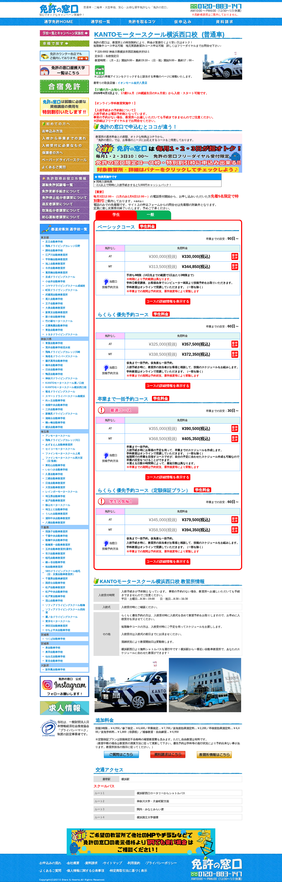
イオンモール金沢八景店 (132, 82)
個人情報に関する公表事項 (85, 870)
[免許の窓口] (59, 7)
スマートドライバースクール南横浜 (65, 396)
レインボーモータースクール (61, 491)
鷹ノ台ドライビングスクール (61, 616)
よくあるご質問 (50, 870)
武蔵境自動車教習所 (56, 294)
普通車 (99, 70)
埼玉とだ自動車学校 (56, 509)
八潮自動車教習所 (55, 522)
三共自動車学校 (54, 409)
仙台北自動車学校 (55, 656)
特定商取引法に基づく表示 (128, 870)
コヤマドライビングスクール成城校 (65, 285)
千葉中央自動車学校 (56, 535)
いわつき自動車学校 (56, 469)
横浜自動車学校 (54, 427)
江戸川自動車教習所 (56, 254)
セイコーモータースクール (60, 448)
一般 (150, 215)
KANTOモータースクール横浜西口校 (65, 387)
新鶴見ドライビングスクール (61, 413)
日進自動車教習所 (55, 483)
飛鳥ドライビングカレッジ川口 (62, 440)
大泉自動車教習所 (55, 307)
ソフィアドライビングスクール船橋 (65, 605)
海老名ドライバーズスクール (61, 356)
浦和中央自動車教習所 (57, 518)
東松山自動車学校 (55, 465)
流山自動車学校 (54, 600)
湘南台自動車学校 (55, 418)
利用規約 (134, 863)
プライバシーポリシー (161, 863)
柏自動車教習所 (54, 566)
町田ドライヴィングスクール (61, 290)
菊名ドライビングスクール (60, 391)
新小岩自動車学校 (55, 316)
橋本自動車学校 (54, 365)
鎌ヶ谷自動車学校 (55, 562)
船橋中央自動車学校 (56, 540)
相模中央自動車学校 (56, 405)
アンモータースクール (57, 435)
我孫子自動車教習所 (56, 531)
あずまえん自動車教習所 (59, 444)
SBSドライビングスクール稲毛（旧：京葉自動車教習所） (62, 572)
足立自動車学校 (54, 241)
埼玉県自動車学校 (55, 496)
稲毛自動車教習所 (55, 557)
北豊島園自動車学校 (56, 325)
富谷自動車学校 (54, 660)
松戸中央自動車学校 (56, 591)
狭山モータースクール (57, 505)
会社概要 (73, 863)
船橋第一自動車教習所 (57, 544)
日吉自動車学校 (54, 369)
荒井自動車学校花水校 (57, 347)
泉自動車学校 (52, 647)
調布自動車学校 (54, 250)
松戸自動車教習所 (55, 587)
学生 (116, 215)
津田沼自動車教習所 (56, 625)
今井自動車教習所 (55, 268)
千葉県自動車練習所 (56, 578)
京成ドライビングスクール (60, 276)
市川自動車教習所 (55, 553)
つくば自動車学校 (55, 638)
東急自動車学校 (54, 329)
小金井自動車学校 (55, 281)
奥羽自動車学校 (54, 652)
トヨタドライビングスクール (61, 334)
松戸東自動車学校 (55, 596)
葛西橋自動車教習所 (56, 272)
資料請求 (91, 863)
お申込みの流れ (50, 863)
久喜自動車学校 (54, 474)
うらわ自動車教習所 (56, 513)
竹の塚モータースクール (59, 321)
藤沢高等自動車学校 (56, 360)
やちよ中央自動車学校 (57, 630)
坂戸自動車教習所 (55, 500)
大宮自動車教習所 (55, 487)
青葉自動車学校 (54, 343)
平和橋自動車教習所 (56, 259)
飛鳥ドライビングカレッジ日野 (62, 245)
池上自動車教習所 (55, 263)
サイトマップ (112, 863)
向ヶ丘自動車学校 (55, 400)
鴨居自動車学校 (54, 374)
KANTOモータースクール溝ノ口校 (64, 382)
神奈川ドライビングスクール (61, 378)
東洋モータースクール (57, 621)
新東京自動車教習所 (56, 312)
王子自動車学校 (54, 303)
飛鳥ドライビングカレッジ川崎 (62, 352)
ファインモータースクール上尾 (62, 453)
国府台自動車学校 (55, 582)
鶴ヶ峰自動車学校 (55, 422)
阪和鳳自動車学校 (55, 669)
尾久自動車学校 (54, 299)
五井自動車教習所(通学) (58, 549)
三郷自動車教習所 (55, 478)
